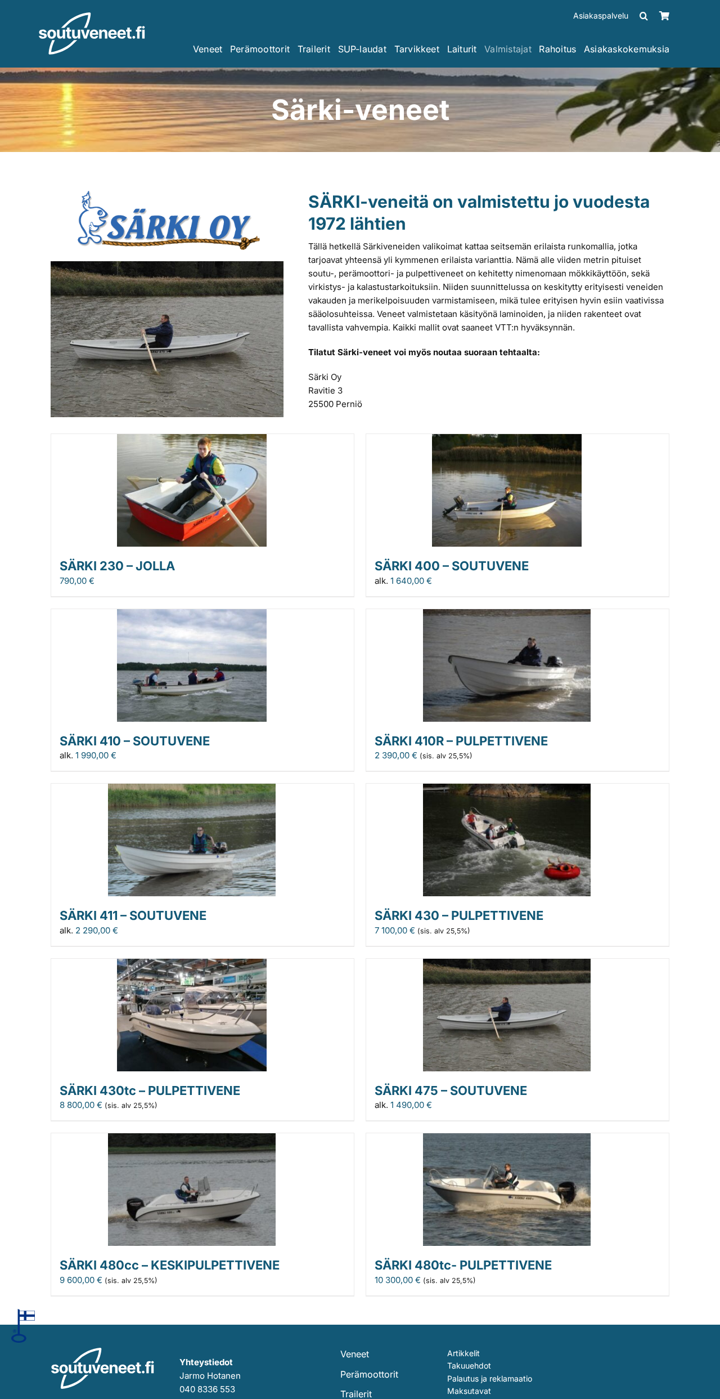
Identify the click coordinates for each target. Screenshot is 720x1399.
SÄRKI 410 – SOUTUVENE (135, 741)
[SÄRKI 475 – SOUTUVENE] (506, 965)
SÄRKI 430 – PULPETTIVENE (459, 915)
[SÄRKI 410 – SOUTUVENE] (191, 615)
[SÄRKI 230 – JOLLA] (191, 440)
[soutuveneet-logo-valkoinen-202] (92, 16)
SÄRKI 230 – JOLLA (117, 565)
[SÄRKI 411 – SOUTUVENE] (191, 790)
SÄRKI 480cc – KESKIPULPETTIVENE (170, 1265)
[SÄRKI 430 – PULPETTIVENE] (506, 790)
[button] (644, 16)
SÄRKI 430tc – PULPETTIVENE (150, 1090)
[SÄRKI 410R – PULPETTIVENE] (506, 615)
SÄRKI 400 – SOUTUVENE (452, 565)
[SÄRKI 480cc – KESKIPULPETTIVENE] (191, 1139)
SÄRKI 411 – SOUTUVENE (133, 915)
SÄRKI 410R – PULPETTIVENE (461, 741)
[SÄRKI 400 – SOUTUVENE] (506, 440)
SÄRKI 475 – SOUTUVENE (451, 1090)
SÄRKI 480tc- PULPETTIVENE (463, 1265)
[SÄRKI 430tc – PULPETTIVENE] (191, 965)
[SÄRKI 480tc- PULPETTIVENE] (506, 1139)
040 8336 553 (207, 1389)
